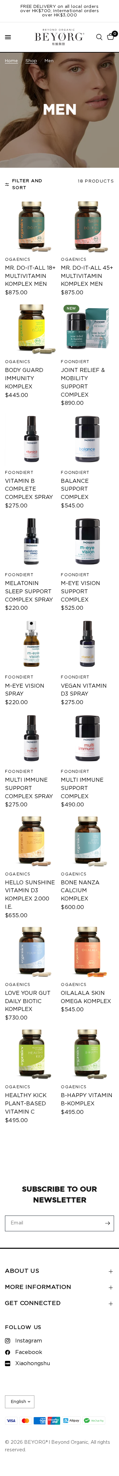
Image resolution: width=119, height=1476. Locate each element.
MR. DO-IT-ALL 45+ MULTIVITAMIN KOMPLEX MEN (87, 276)
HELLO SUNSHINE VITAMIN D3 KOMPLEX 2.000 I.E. (30, 895)
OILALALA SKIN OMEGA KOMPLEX (86, 997)
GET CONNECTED (32, 1303)
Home (11, 61)
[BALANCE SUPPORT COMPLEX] (87, 439)
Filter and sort (27, 184)
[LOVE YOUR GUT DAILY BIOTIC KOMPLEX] (31, 951)
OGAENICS (18, 259)
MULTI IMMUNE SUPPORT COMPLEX (82, 788)
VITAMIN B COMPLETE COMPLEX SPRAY (29, 489)
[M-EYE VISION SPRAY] (31, 644)
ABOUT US (22, 1271)
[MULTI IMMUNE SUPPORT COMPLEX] (87, 738)
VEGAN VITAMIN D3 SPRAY (84, 690)
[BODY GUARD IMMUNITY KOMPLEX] (31, 328)
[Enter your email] (107, 1223)
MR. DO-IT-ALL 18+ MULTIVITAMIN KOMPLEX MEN (30, 276)
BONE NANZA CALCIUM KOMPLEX (80, 891)
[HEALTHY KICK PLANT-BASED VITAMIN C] (31, 1053)
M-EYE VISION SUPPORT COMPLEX (80, 592)
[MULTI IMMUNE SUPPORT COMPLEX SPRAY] (31, 738)
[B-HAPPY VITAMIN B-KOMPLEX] (87, 1053)
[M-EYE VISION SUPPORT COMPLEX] (87, 541)
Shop (31, 61)
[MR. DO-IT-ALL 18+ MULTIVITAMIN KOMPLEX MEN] (31, 226)
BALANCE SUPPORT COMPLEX (75, 489)
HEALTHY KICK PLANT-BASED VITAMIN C (26, 1104)
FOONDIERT (75, 362)
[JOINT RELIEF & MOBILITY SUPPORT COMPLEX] (87, 328)
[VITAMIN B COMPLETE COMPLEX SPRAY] (31, 439)
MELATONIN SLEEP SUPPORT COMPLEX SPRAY (29, 592)
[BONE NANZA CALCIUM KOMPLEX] (87, 840)
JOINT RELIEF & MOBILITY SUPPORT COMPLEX (83, 382)
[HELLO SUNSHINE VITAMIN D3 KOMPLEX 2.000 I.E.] (31, 840)
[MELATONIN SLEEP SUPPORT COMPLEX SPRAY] (31, 541)
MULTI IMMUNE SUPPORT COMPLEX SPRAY (29, 788)
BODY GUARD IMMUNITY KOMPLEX (24, 378)
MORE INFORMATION (38, 1287)
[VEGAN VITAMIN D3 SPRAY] (87, 644)
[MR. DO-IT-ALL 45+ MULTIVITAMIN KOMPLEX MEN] (87, 226)
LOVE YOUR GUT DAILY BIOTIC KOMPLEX (28, 1001)
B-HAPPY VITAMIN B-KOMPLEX (86, 1099)
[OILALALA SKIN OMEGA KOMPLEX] (87, 951)
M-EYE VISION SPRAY (24, 690)
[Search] (99, 37)
